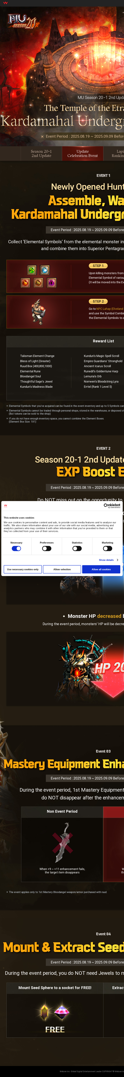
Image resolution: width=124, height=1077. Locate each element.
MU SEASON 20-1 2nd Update (23, 23)
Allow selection (62, 569)
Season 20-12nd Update (41, 153)
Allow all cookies (101, 569)
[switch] (46, 548)
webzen (5, 2)
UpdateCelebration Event (82, 153)
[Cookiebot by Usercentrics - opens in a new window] (106, 506)
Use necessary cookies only (22, 569)
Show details (106, 560)
